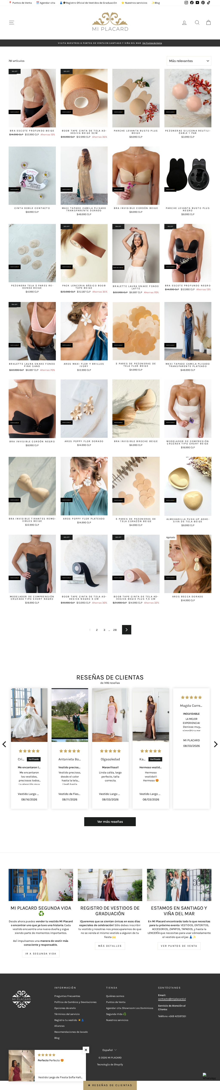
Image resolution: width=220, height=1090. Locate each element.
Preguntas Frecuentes (67, 996)
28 (115, 629)
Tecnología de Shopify (110, 1064)
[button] (5, 744)
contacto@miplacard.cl (172, 998)
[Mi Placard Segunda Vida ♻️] (41, 885)
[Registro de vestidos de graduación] (110, 885)
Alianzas (59, 1025)
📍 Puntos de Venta (20, 2)
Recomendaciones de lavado (71, 1031)
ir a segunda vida (41, 953)
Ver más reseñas (110, 822)
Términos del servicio (67, 1014)
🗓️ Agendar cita (45, 2)
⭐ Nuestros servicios (134, 2)
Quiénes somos (115, 996)
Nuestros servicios (117, 1020)
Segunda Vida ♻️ (116, 1014)
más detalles (110, 945)
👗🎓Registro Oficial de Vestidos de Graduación (88, 2)
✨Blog (155, 2)
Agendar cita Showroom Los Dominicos (129, 1008)
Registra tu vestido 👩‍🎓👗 (69, 1020)
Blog (57, 1037)
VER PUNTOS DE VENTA (179, 945)
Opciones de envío (65, 1008)
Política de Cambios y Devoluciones (75, 1002)
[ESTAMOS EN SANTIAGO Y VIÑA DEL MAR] (179, 885)
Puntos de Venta (115, 1002)
